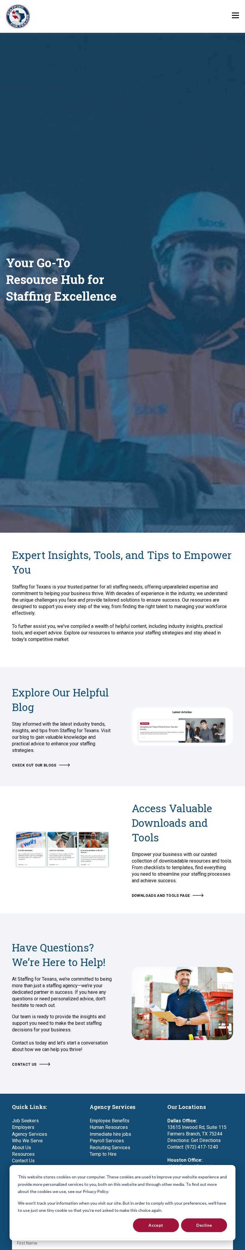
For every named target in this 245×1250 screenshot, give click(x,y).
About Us (21, 1147)
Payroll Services (107, 1141)
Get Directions (206, 1140)
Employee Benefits (109, 1121)
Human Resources (109, 1127)
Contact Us (23, 1161)
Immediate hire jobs (110, 1134)
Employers (23, 1127)
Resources (23, 1154)
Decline (204, 1225)
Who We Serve (27, 1141)
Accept (155, 1225)
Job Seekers (25, 1121)
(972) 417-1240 (201, 1147)
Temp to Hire (103, 1154)
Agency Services (29, 1134)
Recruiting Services (110, 1147)
